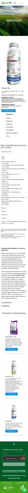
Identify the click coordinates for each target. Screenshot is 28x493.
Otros (7, 136)
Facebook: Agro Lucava (14, 478)
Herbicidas (9, 124)
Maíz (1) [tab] (4, 208)
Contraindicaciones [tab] (6, 302)
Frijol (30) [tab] (4, 214)
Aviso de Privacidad (6, 483)
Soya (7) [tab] (4, 211)
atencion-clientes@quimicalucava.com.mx (14, 475)
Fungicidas (9, 121)
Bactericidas (9, 130)
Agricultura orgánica (12, 133)
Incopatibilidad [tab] (5, 306)
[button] (14, 3)
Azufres (8, 118)
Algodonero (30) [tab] (6, 151)
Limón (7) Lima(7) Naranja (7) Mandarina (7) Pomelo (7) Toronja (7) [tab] (14, 222)
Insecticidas (9, 127)
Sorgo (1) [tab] (4, 218)
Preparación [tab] (4, 245)
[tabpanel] (14, 179)
